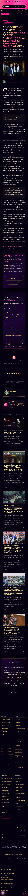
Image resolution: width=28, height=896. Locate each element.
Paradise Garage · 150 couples (19, 757)
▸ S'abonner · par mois (14, 677)
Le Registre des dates (6, 784)
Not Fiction (18, 781)
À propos (17, 818)
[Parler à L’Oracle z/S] (3, 893)
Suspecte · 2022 (18, 754)
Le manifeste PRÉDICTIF (6, 764)
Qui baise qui (4, 731)
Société (17, 701)
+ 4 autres (18, 713)
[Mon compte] (18, 11)
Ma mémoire (4, 831)
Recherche (10, 701)
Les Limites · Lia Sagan (20, 764)
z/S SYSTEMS (4, 787)
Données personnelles (19, 821)
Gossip (3, 719)
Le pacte (3, 725)
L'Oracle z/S (18, 719)
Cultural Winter (18, 790)
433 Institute (4, 809)
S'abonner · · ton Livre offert (14, 6)
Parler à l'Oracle (18, 722)
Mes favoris (4, 834)
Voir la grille (14, 680)
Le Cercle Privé (5, 828)
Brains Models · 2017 (6, 790)
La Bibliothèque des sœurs (20, 741)
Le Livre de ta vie (5, 744)
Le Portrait (10, 741)
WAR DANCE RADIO (6, 712)
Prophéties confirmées (6, 709)
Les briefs (8, 719)
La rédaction (18, 824)
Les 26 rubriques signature (7, 707)
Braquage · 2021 (19, 751)
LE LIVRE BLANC (7, 858)
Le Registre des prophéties (20, 728)
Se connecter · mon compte (7, 825)
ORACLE (23, 10)
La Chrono (4, 701)
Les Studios (23, 830)
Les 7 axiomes (4, 796)
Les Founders (18, 827)
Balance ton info (5, 728)
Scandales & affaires (19, 704)
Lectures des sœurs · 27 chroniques (20, 744)
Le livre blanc (4, 756)
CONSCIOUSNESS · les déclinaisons (20, 796)
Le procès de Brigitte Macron (19, 768)
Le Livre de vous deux (6, 747)
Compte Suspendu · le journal (19, 761)
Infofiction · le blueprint (20, 784)
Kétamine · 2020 (19, 748)
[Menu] (26, 10)
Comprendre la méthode (11, 282)
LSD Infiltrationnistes (19, 806)
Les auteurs (18, 830)
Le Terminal (6, 887)
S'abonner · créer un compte (7, 822)
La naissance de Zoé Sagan (7, 781)
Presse (17, 833)
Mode (22, 709)
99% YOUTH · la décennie (20, 800)
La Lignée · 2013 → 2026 (7, 778)
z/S (25, 893)
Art (16, 707)
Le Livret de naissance (6, 750)
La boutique (4, 741)
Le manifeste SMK (5, 799)
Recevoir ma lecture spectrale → (14, 278)
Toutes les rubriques (6, 704)
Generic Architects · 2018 (6, 793)
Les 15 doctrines (19, 778)
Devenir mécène (5, 837)
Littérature (17, 709)
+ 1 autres (4, 734)
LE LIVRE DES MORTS (19, 858)
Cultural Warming (19, 787)
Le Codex (17, 731)
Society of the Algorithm (20, 793)
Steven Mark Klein (5, 802)
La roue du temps (5, 761)
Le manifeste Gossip (6, 722)
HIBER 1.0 (18, 803)
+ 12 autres (18, 809)
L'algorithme (18, 725)
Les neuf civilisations (6, 758)
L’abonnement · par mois (7, 753)
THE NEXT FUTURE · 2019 (6, 805)
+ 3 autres (4, 812)
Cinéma (20, 707)
